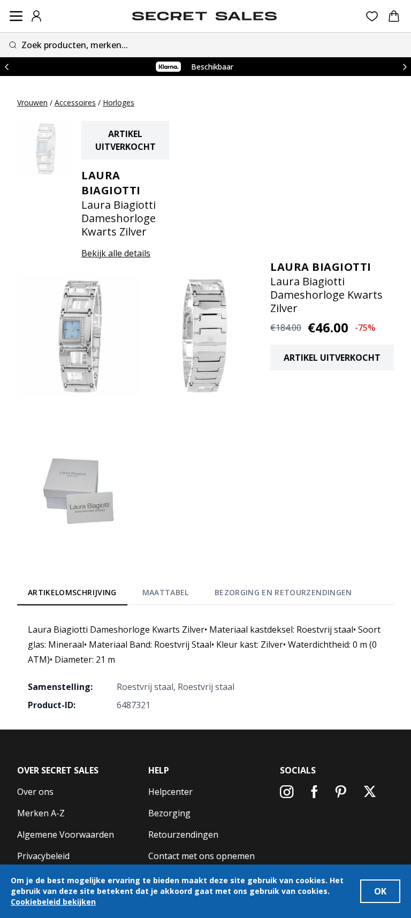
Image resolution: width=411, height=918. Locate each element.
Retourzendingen (183, 834)
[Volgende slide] (404, 66)
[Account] (36, 16)
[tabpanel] (205, 667)
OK (380, 891)
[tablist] (190, 594)
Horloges (118, 102)
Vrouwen (32, 102)
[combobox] (205, 45)
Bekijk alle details (115, 253)
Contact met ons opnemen (201, 856)
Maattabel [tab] (165, 592)
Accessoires (75, 102)
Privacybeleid (43, 856)
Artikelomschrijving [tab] (72, 592)
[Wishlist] (372, 16)
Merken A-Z (41, 813)
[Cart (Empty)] (394, 16)
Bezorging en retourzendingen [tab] (283, 592)
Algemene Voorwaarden (65, 834)
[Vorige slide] (6, 66)
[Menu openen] (16, 16)
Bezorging (169, 813)
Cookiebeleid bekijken (53, 902)
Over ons (35, 792)
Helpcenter (170, 792)
